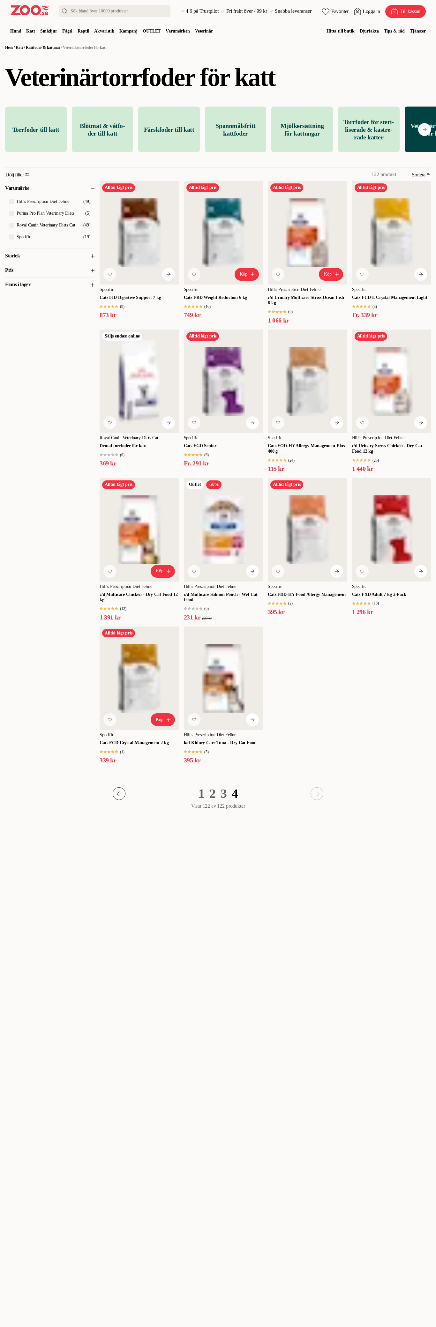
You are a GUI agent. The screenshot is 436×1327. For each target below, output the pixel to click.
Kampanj (128, 31)
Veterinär (204, 31)
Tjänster (418, 31)
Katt (30, 31)
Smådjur (48, 31)
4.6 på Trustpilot (202, 11)
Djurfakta (369, 31)
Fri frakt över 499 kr (246, 11)
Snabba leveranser (293, 11)
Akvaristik (104, 31)
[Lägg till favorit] (109, 274)
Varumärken (178, 31)
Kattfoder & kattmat (43, 47)
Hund (15, 31)
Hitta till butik (341, 31)
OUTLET (152, 31)
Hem (9, 47)
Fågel (67, 31)
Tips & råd (394, 31)
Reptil (83, 31)
